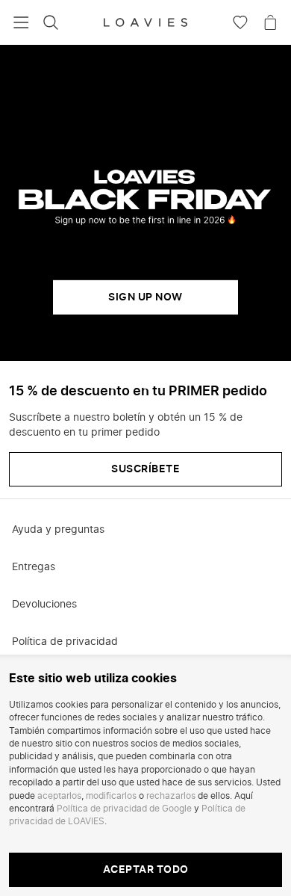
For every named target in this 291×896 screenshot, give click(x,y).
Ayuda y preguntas (58, 530)
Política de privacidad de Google (124, 808)
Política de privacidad (65, 642)
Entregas (33, 567)
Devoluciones (44, 604)
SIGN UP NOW (145, 297)
